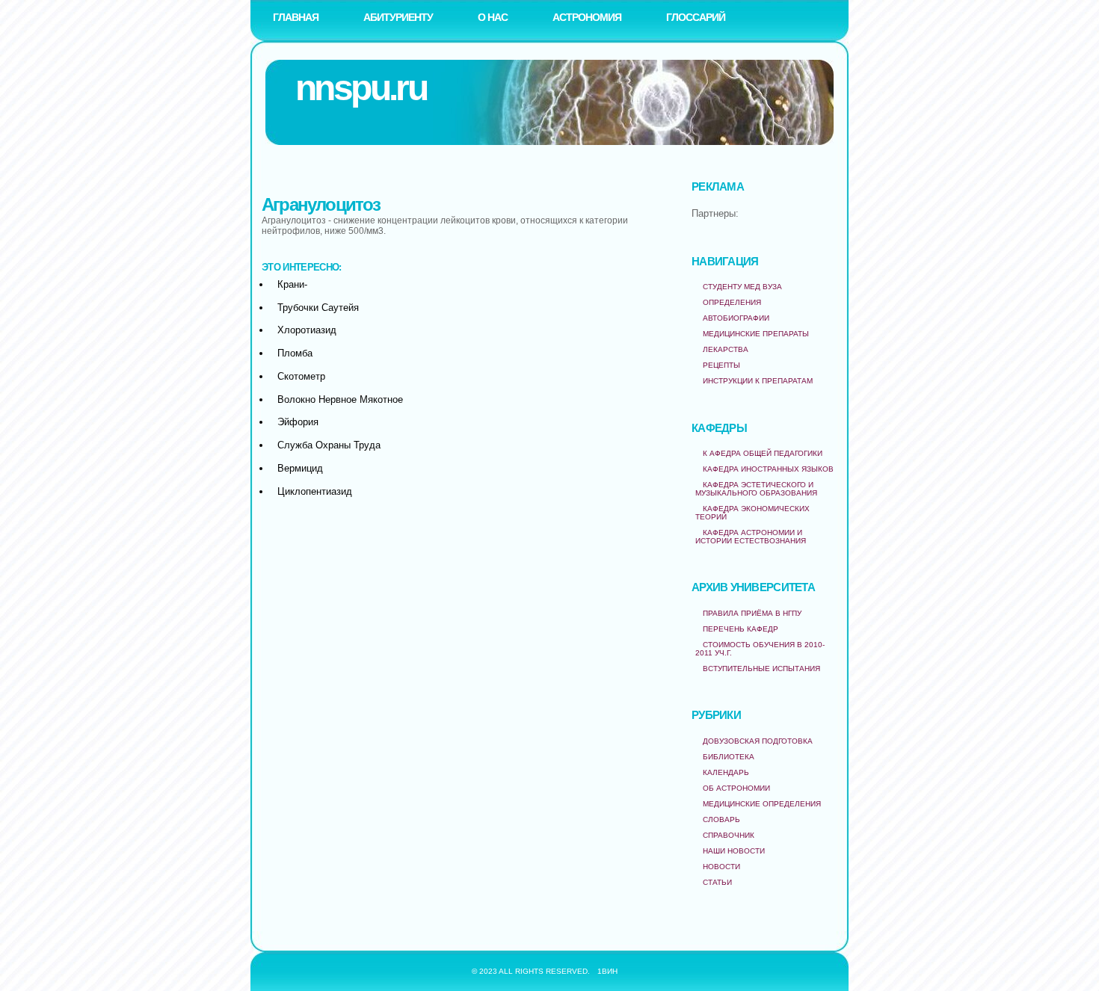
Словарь (721, 819)
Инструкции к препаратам (758, 381)
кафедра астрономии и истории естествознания (750, 536)
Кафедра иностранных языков (768, 469)
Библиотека (728, 757)
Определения (732, 302)
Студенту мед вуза (742, 287)
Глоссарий (695, 17)
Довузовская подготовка (758, 741)
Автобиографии (736, 318)
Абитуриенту (398, 17)
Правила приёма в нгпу (752, 613)
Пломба (295, 353)
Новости (721, 866)
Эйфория (297, 421)
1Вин (607, 971)
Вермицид (300, 468)
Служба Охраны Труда (329, 445)
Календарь (726, 772)
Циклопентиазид (314, 491)
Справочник (728, 835)
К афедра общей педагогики (762, 453)
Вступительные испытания (761, 668)
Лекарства (725, 349)
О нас (493, 17)
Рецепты (721, 365)
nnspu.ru (360, 88)
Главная (295, 17)
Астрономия (586, 17)
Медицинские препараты (756, 334)
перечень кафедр (740, 629)
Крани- (292, 284)
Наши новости (734, 851)
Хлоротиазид (306, 330)
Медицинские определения (762, 804)
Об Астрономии (736, 788)
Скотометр (301, 376)
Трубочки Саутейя (318, 307)
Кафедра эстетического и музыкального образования (756, 489)
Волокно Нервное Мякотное (340, 399)
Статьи (717, 882)
